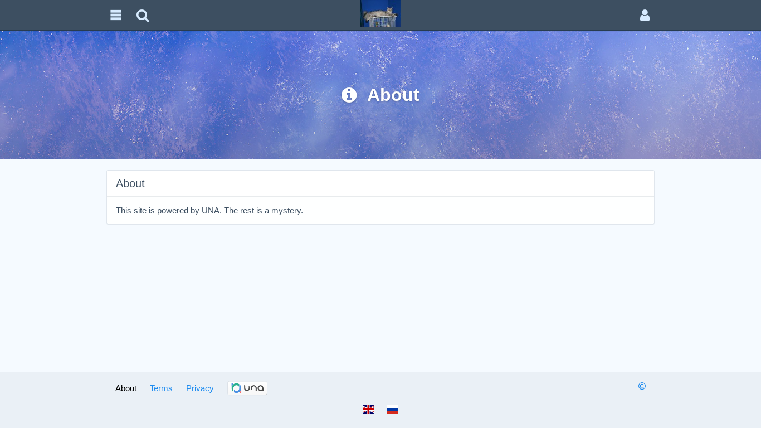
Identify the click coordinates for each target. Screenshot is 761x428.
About (125, 388)
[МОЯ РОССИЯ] (380, 13)
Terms (161, 388)
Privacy (200, 388)
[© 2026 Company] (642, 386)
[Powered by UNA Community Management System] (247, 388)
